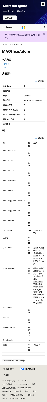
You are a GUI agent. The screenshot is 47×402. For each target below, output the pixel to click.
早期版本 (17, 391)
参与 (34, 391)
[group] (23, 246)
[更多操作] (43, 44)
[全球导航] (2, 27)
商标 (4, 398)
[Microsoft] (23, 27)
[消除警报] (43, 4)
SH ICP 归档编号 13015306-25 (14, 380)
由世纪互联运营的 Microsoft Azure (16, 388)
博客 (26, 391)
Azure (5, 44)
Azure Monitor (16, 44)
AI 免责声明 (6, 391)
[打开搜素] (44, 27)
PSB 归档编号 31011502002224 (14, 384)
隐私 (34, 384)
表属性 (6, 64)
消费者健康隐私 (16, 395)
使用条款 (30, 395)
